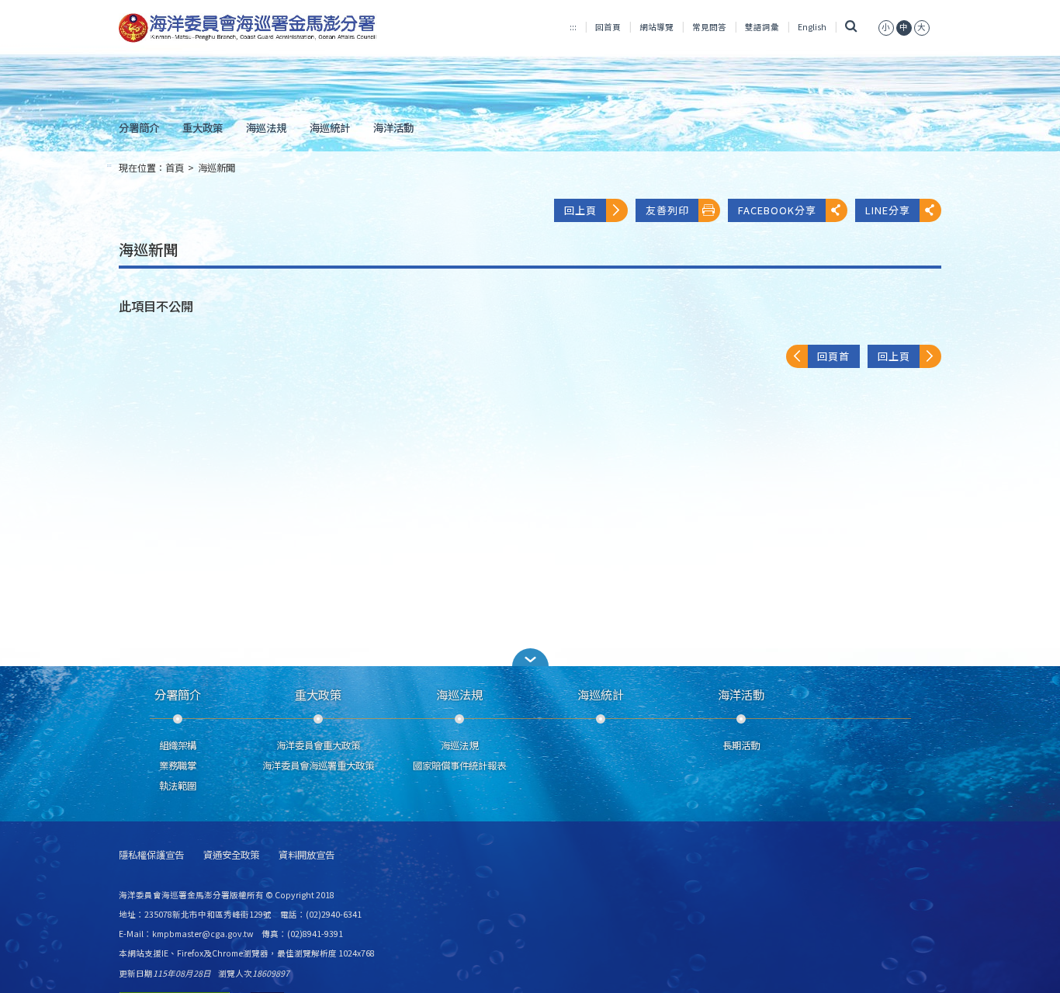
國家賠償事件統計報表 (459, 766)
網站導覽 (656, 27)
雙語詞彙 (762, 27)
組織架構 (177, 745)
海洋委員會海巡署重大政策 (318, 766)
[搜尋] (851, 27)
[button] (530, 657)
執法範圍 (177, 786)
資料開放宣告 (306, 855)
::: (573, 27)
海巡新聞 (216, 168)
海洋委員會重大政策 (318, 745)
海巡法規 (266, 127)
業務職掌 (177, 766)
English (812, 27)
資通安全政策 (231, 855)
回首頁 (608, 27)
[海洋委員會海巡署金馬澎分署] (248, 28)
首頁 (174, 168)
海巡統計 (330, 127)
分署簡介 (139, 127)
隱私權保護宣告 (151, 855)
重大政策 (202, 127)
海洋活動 (393, 127)
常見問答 (709, 27)
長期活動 (741, 745)
